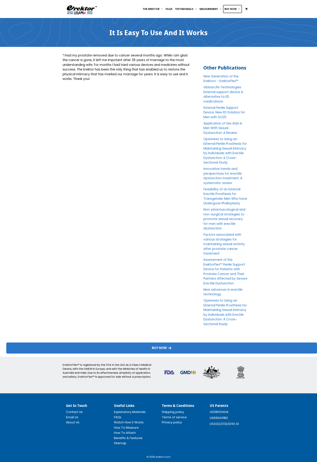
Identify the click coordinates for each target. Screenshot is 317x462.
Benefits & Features (128, 438)
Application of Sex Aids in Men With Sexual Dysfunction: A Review (222, 128)
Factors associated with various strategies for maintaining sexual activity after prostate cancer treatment (224, 244)
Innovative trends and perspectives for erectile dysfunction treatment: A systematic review (222, 176)
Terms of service (174, 417)
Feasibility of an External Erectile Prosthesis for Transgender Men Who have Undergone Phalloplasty (225, 196)
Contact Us (74, 412)
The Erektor (151, 9)
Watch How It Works (129, 422)
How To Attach (125, 433)
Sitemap (120, 443)
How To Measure (126, 428)
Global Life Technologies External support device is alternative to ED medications (223, 94)
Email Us (72, 417)
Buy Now (231, 9)
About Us (72, 422)
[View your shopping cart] (246, 9)
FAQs (169, 9)
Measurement (209, 9)
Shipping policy (173, 412)
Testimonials (184, 9)
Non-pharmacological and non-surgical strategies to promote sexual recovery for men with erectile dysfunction (224, 219)
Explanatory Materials (130, 412)
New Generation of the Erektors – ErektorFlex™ (221, 78)
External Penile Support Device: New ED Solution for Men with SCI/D (224, 112)
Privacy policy (172, 422)
